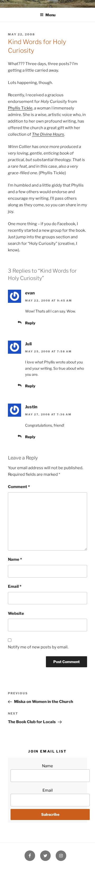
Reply (30, 323)
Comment (19, 486)
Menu (50, 15)
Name (15, 559)
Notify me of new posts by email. (38, 647)
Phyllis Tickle (20, 108)
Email (14, 586)
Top (89, 865)
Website (16, 613)
